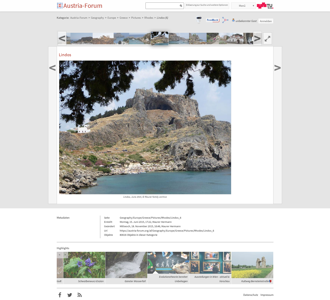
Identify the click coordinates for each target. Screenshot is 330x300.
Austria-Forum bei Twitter (70, 295)
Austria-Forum (82, 6)
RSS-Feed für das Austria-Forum (80, 295)
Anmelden (266, 21)
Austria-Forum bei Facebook (60, 295)
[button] (212, 20)
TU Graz (265, 5)
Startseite (60, 5)
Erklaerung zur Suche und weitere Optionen (207, 4)
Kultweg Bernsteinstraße (255, 281)
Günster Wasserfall (135, 281)
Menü (242, 5)
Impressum (266, 295)
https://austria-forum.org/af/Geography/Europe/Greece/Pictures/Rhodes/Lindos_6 (167, 230)
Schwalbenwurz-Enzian (91, 281)
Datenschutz (250, 295)
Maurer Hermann (162, 222)
